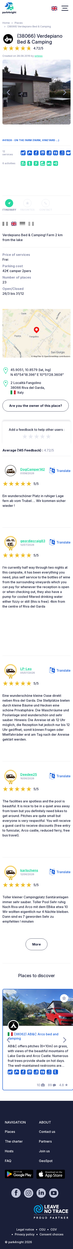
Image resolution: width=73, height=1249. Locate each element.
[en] (54, 8)
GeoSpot (46, 1161)
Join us (44, 1151)
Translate (63, 471)
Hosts (9, 1151)
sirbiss (38, 55)
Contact (45, 209)
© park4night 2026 (18, 1242)
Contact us (47, 1132)
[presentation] (8, 92)
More (36, 944)
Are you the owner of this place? (35, 406)
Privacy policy (24, 1234)
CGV (53, 1229)
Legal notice (25, 1229)
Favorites (27, 209)
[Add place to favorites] (64, 998)
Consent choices (51, 1234)
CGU (42, 1229)
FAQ (8, 1161)
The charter (14, 1141)
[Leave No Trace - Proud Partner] (51, 1211)
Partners (45, 1141)
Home (6, 22)
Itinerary (9, 209)
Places (19, 22)
